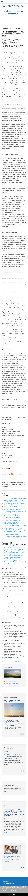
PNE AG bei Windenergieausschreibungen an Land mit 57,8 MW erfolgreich (14, 519)
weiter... (6, 732)
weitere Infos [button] (16, 890)
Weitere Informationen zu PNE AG (10, 662)
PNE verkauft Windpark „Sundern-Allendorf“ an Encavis (15, 526)
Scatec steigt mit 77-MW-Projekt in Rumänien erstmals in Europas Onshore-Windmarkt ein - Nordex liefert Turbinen (14, 813)
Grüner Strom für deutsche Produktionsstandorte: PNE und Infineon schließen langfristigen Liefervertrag (14, 515)
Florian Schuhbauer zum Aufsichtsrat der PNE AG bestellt (14, 504)
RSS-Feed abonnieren (18, 474)
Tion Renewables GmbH (12, 754)
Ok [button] (14, 894)
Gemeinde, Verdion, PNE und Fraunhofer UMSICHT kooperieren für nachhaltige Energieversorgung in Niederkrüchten (14, 549)
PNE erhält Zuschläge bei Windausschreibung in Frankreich (12, 507)
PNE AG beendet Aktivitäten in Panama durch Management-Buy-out (14, 553)
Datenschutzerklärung (8, 883)
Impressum (6, 881)
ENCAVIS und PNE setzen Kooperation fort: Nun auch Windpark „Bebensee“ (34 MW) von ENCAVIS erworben (15, 500)
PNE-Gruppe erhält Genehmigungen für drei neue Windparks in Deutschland (15, 536)
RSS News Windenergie (12, 681)
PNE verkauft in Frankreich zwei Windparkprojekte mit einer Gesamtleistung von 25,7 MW (15, 511)
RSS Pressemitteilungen (12, 683)
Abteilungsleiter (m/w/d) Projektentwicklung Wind (12, 721)
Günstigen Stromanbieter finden (12, 857)
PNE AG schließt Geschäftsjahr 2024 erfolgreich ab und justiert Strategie (13, 556)
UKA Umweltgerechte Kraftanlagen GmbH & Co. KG (13, 700)
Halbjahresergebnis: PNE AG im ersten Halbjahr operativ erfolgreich (14, 522)
